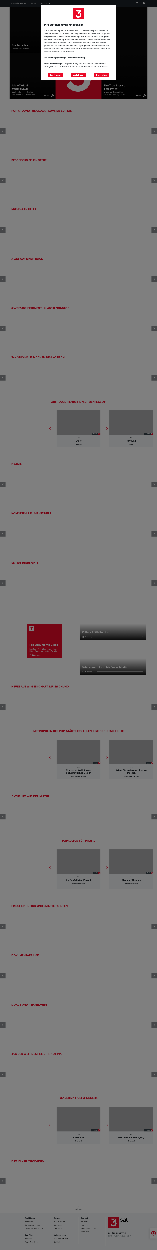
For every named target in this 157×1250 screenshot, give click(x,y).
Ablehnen (78, 75)
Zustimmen (55, 75)
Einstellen (101, 75)
